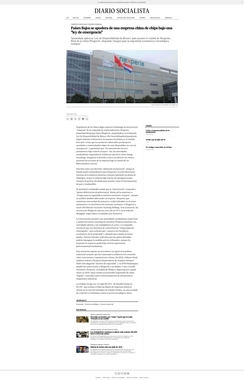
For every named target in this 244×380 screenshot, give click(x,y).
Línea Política (155, 18)
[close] (241, 2)
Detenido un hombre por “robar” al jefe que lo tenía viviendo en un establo (111, 318)
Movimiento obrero (97, 344)
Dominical (168, 18)
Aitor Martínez (150, 149)
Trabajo (106, 344)
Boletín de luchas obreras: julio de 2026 (106, 347)
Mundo (98, 18)
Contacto (98, 377)
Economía (87, 18)
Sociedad (108, 18)
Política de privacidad (118, 377)
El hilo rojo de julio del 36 (155, 140)
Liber (147, 142)
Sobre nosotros (144, 377)
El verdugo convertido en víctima (159, 147)
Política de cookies (132, 377)
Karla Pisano (149, 134)
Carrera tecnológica (79, 24)
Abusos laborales (96, 314)
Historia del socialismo (126, 18)
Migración (106, 314)
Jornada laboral (96, 329)
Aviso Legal (106, 377)
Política (76, 18)
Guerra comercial (95, 24)
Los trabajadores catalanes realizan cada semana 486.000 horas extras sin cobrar (114, 333)
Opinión (142, 18)
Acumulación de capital (110, 329)
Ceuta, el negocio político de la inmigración (157, 131)
